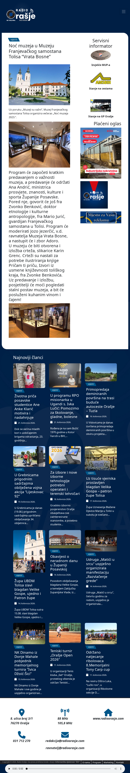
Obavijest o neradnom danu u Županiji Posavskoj (64, 563)
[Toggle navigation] (123, 11)
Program (97, 762)
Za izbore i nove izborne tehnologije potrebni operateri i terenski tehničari (65, 483)
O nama (86, 762)
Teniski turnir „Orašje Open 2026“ (61, 655)
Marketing (109, 762)
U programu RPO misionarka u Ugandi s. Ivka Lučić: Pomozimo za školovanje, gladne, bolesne (64, 406)
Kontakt (120, 762)
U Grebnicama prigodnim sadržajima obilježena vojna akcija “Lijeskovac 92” (29, 485)
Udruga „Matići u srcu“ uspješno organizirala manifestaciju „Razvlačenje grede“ (100, 570)
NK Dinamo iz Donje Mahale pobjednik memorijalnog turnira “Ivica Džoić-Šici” (26, 663)
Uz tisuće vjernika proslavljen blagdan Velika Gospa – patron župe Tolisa (101, 487)
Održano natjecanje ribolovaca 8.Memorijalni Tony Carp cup (98, 661)
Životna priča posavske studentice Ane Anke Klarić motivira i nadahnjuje (27, 407)
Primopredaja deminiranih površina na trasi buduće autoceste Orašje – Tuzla (100, 400)
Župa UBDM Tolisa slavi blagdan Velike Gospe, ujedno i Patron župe (27, 589)
